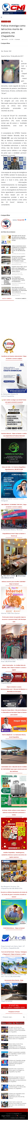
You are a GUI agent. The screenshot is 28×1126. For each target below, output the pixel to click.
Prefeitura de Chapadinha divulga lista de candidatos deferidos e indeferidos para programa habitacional (17, 1063)
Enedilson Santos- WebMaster (18, 1118)
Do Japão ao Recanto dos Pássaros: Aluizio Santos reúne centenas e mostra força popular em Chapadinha (17, 1030)
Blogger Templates (6, 1115)
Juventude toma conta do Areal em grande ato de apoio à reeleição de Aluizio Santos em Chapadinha (17, 1037)
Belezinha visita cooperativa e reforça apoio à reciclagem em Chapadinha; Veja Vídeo (16, 1070)
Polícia (9, 21)
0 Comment (17, 39)
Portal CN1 (21, 220)
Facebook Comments (21, 298)
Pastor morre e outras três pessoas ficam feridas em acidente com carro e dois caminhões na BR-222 (17, 1104)
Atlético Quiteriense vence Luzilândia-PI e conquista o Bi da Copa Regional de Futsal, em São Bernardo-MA (19, 249)
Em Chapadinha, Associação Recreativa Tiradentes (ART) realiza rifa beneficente (18, 279)
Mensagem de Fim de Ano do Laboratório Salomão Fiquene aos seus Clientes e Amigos (19, 238)
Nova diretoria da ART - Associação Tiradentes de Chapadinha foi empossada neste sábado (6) (19, 290)
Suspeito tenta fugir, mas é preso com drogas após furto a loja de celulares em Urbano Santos (19, 269)
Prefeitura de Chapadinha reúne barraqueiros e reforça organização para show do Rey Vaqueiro (17, 1096)
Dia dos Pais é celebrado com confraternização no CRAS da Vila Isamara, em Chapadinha (17, 1087)
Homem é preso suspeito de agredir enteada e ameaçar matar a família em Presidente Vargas (19, 259)
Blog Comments (7, 298)
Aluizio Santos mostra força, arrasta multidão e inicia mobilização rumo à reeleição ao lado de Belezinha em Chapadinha (17, 1046)
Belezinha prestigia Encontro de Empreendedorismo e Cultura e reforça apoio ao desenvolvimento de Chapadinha (17, 1079)
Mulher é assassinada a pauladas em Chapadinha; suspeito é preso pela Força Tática (17, 1053)
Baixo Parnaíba (4, 21)
